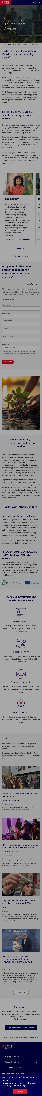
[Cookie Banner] (21, 1085)
